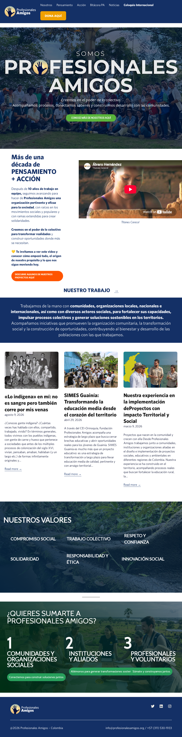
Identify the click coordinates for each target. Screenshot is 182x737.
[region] (91, 88)
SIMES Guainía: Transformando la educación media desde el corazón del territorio (90, 405)
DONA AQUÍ (53, 15)
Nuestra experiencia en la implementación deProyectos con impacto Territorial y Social (149, 408)
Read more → (13, 468)
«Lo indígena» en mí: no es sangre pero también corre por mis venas (31, 402)
